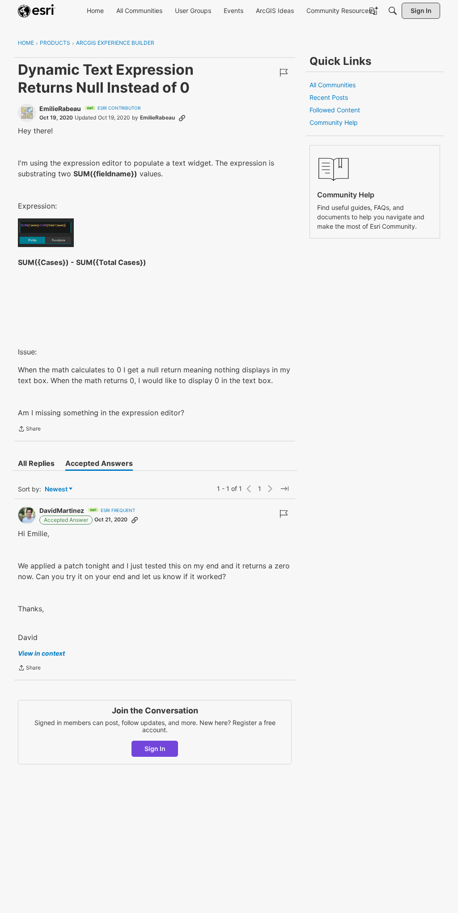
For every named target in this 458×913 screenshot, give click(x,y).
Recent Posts (329, 97)
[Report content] (284, 72)
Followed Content (335, 110)
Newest (56, 489)
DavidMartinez (61, 510)
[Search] (393, 11)
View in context (41, 653)
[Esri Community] (36, 10)
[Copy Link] (182, 118)
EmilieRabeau (60, 108)
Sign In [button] (154, 748)
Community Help (334, 122)
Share (29, 429)
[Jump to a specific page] (284, 489)
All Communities (333, 85)
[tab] (36, 463)
